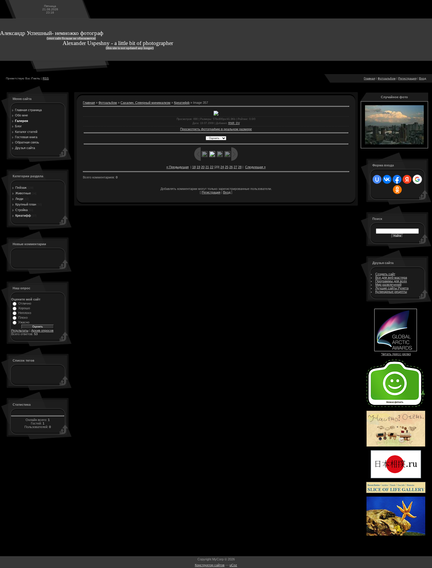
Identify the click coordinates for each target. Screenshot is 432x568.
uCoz (233, 565)
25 (226, 167)
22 (211, 167)
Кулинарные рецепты (391, 291)
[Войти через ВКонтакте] (387, 179)
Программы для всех (391, 281)
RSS (46, 78)
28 (240, 167)
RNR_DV (234, 123)
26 (231, 167)
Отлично (24, 303)
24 (222, 167)
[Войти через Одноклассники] (397, 189)
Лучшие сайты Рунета (391, 288)
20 (203, 167)
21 (207, 167)
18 (194, 167)
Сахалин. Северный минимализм (145, 102)
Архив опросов (42, 330)
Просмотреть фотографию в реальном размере (216, 129)
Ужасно (23, 322)
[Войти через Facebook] (397, 179)
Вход (422, 78)
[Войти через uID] (377, 179)
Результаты (20, 330)
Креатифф (23, 215)
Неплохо (24, 313)
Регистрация (407, 78)
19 (198, 167)
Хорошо (24, 308)
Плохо (23, 317)
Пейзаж (20, 187)
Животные (23, 193)
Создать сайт (385, 274)
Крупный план (25, 204)
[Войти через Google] (417, 179)
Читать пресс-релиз (396, 354)
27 (235, 167)
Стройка (21, 210)
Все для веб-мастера (391, 277)
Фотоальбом (387, 78)
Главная (369, 78)
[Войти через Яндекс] (407, 179)
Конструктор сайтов (210, 565)
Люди (19, 199)
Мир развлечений (388, 284)
